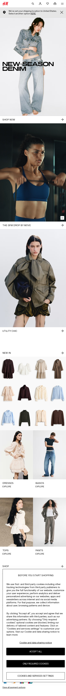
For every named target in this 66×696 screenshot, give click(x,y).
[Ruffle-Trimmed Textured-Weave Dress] (41, 369)
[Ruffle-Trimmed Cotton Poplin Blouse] (8, 418)
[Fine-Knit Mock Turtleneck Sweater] (25, 418)
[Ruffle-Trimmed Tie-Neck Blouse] (41, 393)
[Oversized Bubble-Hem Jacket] (25, 393)
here (33, 13)
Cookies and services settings (35, 676)
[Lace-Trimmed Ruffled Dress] (8, 393)
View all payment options (13, 687)
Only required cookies (36, 663)
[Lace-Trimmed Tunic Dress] (8, 369)
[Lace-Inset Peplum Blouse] (25, 369)
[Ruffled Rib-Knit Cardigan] (41, 418)
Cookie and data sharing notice (35, 642)
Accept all (35, 651)
